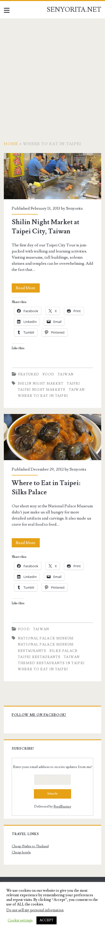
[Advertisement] (52, 73)
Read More (28, 289)
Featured (28, 374)
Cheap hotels (21, 852)
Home (11, 143)
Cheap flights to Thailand (30, 846)
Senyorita (74, 208)
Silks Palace (63, 651)
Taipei (73, 384)
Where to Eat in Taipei (43, 396)
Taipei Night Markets (41, 390)
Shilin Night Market (41, 384)
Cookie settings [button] (20, 920)
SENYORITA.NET (74, 9)
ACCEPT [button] (47, 920)
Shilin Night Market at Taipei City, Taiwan (52, 176)
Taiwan (66, 374)
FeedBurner (62, 806)
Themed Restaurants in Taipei (51, 663)
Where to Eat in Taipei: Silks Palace (52, 437)
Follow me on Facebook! (39, 715)
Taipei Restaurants (39, 657)
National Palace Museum (46, 638)
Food (48, 374)
